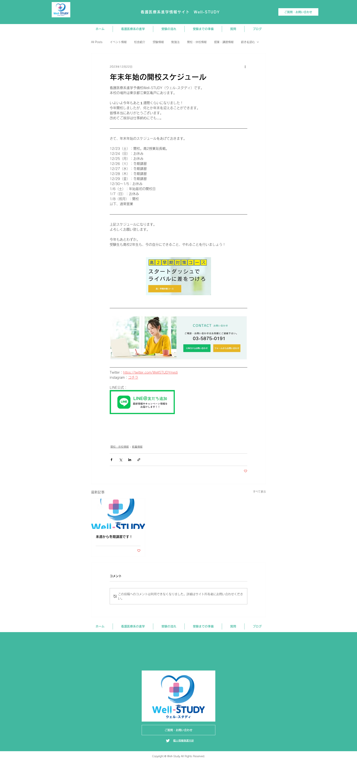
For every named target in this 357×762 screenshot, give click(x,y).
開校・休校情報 (197, 42)
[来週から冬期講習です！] (118, 514)
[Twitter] (167, 740)
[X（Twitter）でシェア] (120, 459)
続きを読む (248, 42)
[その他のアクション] (245, 66)
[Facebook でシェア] (111, 459)
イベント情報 (118, 42)
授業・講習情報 (224, 42)
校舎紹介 (139, 42)
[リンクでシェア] (139, 459)
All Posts (96, 42)
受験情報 (158, 42)
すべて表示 (259, 491)
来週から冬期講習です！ (114, 536)
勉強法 (175, 42)
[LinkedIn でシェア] (129, 459)
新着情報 (137, 446)
